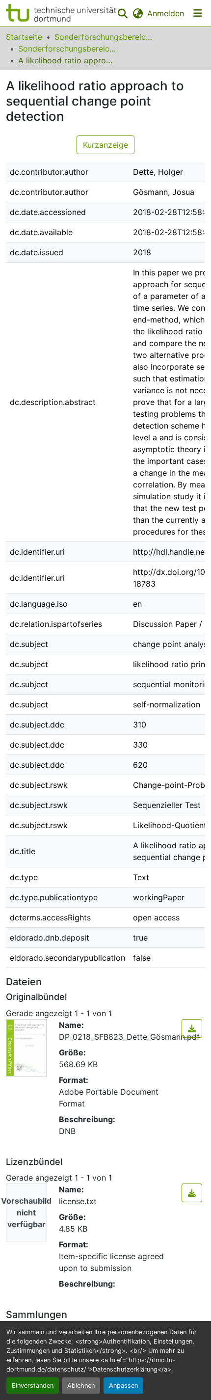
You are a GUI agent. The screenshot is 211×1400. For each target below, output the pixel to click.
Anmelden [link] (165, 13)
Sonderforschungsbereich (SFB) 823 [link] (67, 49)
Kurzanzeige (105, 145)
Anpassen (123, 1385)
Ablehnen (81, 1385)
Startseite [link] (24, 37)
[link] (192, 1028)
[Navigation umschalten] (197, 13)
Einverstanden (32, 1385)
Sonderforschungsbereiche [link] (103, 37)
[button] (61, 13)
